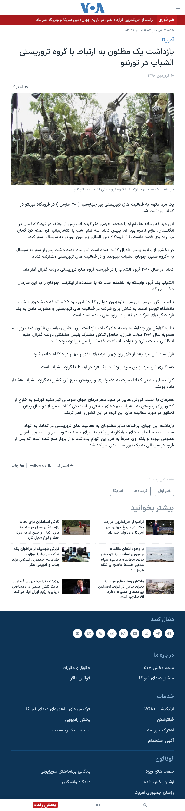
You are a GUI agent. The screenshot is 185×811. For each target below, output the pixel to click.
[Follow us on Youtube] (134, 633)
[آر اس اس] (100, 633)
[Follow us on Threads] (112, 633)
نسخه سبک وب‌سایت (71, 730)
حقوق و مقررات (76, 667)
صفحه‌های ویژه (160, 771)
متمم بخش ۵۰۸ (159, 667)
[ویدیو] (98, 805)
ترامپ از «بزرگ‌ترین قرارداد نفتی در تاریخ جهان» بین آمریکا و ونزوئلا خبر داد (95, 20)
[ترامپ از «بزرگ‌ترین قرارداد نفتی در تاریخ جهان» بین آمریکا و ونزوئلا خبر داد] (160, 527)
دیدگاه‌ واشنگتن (76, 782)
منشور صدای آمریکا (156, 678)
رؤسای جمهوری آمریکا (154, 793)
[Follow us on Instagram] (123, 633)
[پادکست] (88, 633)
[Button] (19, 87)
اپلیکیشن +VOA (159, 709)
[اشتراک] (77, 633)
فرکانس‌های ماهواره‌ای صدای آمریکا (58, 709)
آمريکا (168, 40)
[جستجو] (145, 805)
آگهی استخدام (161, 740)
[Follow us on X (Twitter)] (146, 633)
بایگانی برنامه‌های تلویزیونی (65, 771)
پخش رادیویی (77, 719)
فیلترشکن (165, 719)
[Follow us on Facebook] (169, 633)
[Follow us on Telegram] (157, 633)
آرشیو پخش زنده (159, 782)
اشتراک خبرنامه (160, 730)
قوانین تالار (80, 678)
